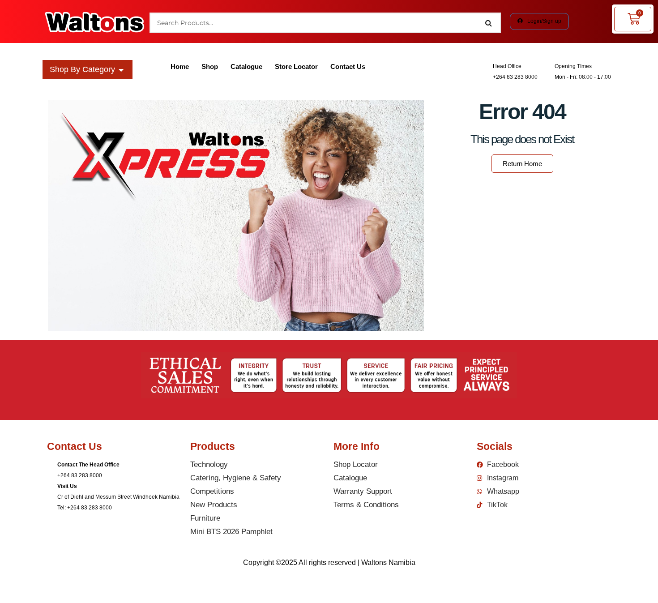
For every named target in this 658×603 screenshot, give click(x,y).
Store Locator (296, 66)
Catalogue (246, 66)
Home (180, 66)
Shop (209, 66)
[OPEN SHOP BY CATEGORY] (121, 70)
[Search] (489, 22)
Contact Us (347, 66)
